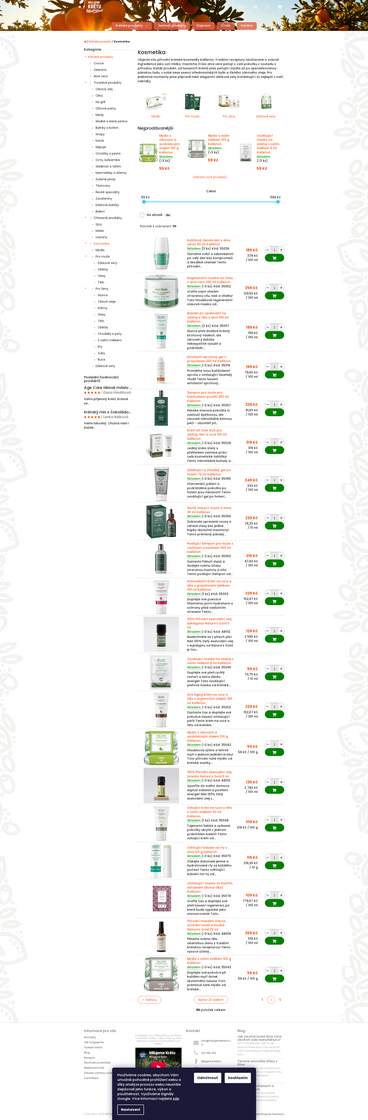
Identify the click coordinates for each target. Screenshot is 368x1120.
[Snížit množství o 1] (267, 250)
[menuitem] (132, 26)
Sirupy (100, 134)
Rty (99, 346)
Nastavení (130, 1109)
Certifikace (91, 1078)
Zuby (101, 353)
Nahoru (151, 1000)
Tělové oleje (106, 301)
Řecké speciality (107, 192)
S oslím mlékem (109, 340)
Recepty (89, 1057)
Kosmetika (101, 243)
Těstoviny (102, 186)
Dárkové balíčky (107, 205)
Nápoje (100, 147)
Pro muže (102, 256)
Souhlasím (238, 1077)
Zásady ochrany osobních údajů (105, 1073)
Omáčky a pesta (108, 153)
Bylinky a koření (106, 128)
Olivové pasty (105, 108)
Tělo (100, 282)
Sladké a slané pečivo (111, 121)
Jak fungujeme (94, 1042)
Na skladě (158, 215)
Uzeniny (101, 237)
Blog (87, 1052)
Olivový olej (104, 89)
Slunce (102, 295)
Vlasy (101, 276)
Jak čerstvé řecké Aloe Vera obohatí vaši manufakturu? (259, 1038)
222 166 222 (208, 1053)
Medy (99, 115)
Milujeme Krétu (211, 1061)
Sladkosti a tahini (108, 166)
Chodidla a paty (109, 334)
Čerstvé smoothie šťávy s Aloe (257, 1063)
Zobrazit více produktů (210, 177)
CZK (241, 7)
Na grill (100, 102)
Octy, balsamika (107, 160)
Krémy (102, 308)
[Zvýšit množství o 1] (281, 250)
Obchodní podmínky (97, 1062)
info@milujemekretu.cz (216, 1042)
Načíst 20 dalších (211, 1000)
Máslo (99, 231)
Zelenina (99, 70)
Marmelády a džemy (111, 173)
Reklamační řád (94, 1068)
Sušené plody (105, 179)
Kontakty (90, 1037)
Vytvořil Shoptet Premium (267, 1114)
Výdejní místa (93, 1047)
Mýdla (99, 250)
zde (176, 1098)
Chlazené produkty (107, 218)
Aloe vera (100, 76)
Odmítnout (207, 1077)
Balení (100, 211)
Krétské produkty (100, 57)
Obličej (102, 269)
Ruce (101, 359)
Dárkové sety (107, 263)
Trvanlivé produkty (107, 82)
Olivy (99, 95)
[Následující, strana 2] (271, 1000)
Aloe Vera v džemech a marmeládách (255, 1087)
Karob (99, 140)
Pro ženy (101, 289)
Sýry (98, 224)
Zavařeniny (103, 198)
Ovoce (98, 63)
